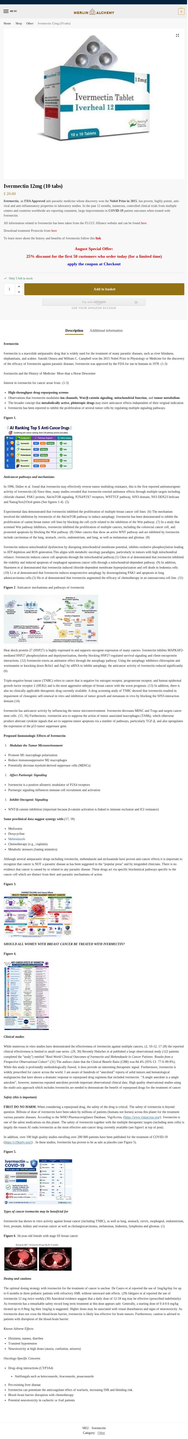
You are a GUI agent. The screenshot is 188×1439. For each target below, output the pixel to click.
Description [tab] (74, 330)
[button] (181, 11)
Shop (19, 23)
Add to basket (104, 289)
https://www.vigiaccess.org (141, 1117)
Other (29, 23)
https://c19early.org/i (18, 1142)
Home (7, 23)
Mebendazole (16, 839)
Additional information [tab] (106, 330)
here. (144, 223)
